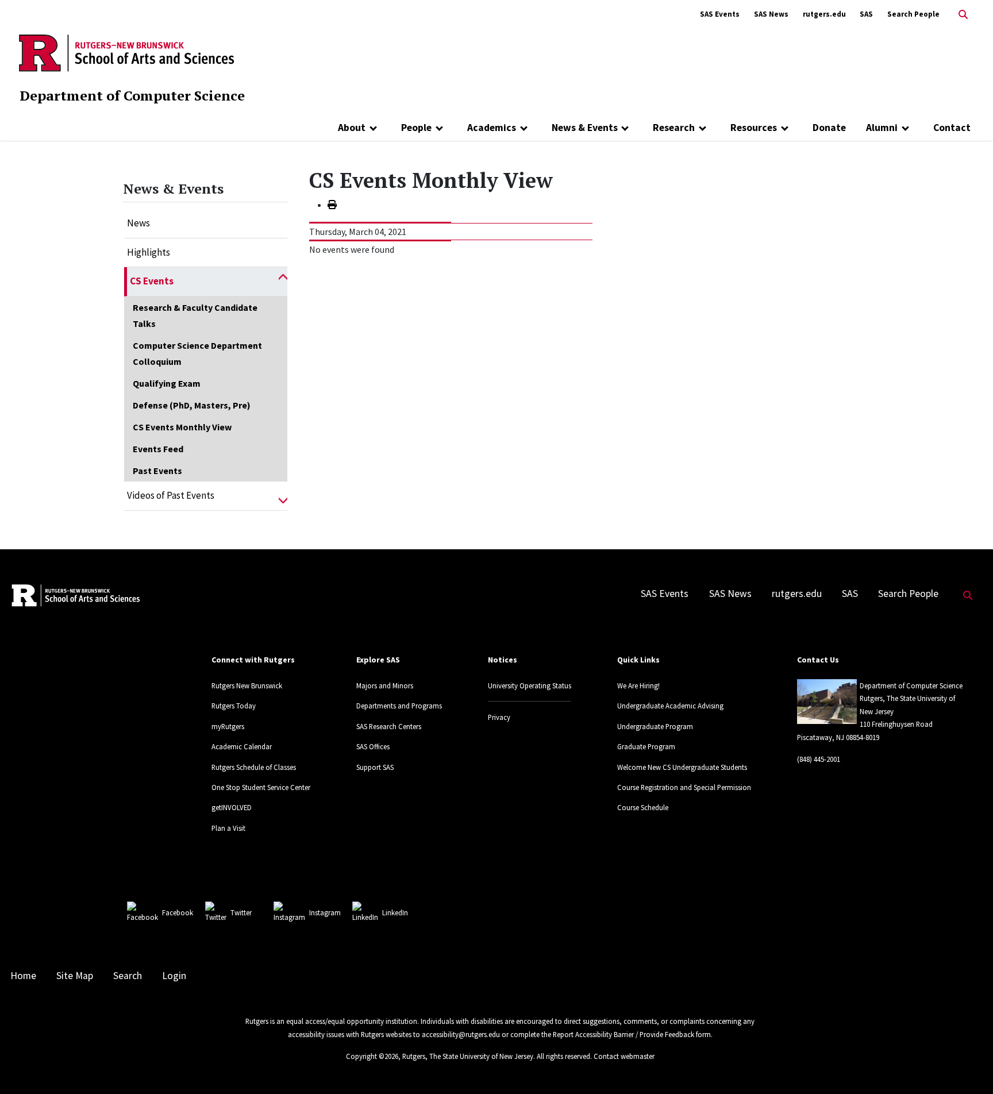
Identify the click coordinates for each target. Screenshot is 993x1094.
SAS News (771, 14)
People (416, 127)
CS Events (152, 281)
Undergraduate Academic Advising (670, 705)
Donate (829, 127)
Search (127, 975)
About (351, 127)
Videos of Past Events (170, 495)
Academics (491, 127)
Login (174, 975)
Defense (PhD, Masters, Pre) (192, 405)
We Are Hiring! (638, 685)
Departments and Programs (399, 705)
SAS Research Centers (388, 726)
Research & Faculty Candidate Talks (195, 315)
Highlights (148, 252)
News (138, 223)
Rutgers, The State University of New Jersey (467, 1056)
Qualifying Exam (167, 383)
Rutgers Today (233, 705)
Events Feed (158, 448)
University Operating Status (529, 685)
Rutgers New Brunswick (246, 685)
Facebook (177, 912)
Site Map (74, 975)
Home (23, 975)
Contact (952, 127)
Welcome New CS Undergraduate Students (682, 767)
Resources (753, 127)
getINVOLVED (231, 807)
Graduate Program (646, 746)
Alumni (882, 127)
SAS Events (720, 14)
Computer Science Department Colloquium (197, 353)
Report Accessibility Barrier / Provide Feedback (623, 1034)
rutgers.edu (824, 14)
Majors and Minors (384, 685)
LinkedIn (395, 912)
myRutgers (227, 726)
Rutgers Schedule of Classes (253, 767)
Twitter (241, 912)
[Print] (332, 204)
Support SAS (375, 767)
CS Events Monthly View (182, 427)
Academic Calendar (241, 746)
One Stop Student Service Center (260, 787)
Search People (913, 14)
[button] (283, 281)
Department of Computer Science (132, 95)
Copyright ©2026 (372, 1056)
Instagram (325, 912)
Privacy (499, 717)
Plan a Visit (228, 828)
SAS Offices (373, 746)
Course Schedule (642, 807)
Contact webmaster (624, 1056)
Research (674, 127)
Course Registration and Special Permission (684, 787)
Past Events (157, 470)
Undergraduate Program (655, 726)
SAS (866, 14)
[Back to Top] (968, 1066)
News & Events (585, 127)
